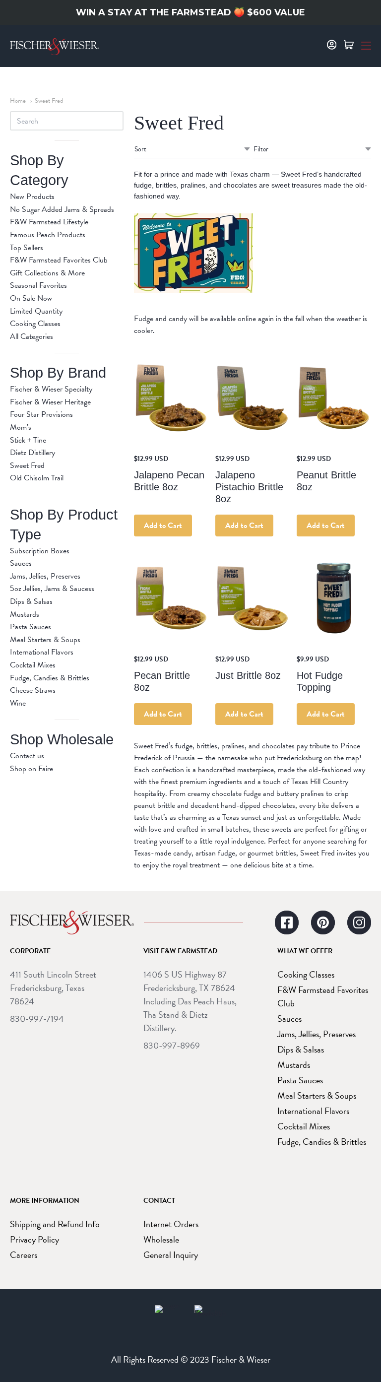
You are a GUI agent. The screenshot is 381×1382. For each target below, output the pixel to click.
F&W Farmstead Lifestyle (49, 222)
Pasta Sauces (30, 627)
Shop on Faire (31, 769)
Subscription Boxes (39, 551)
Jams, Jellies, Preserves (45, 576)
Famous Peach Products (47, 235)
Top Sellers (26, 248)
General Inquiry (170, 1254)
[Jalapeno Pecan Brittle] (171, 398)
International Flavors (41, 652)
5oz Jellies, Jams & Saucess (52, 588)
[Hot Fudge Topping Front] (334, 598)
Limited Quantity (36, 311)
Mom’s (20, 427)
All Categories (31, 336)
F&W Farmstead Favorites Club (59, 260)
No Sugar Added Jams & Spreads (62, 209)
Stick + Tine (28, 440)
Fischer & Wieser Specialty (51, 389)
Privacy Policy (34, 1239)
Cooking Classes (35, 323)
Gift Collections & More (47, 273)
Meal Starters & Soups (45, 640)
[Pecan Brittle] (171, 598)
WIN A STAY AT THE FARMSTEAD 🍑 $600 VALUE (190, 12)
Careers (23, 1254)
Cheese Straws (33, 690)
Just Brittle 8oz (248, 675)
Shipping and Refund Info (55, 1224)
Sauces (21, 563)
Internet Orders (170, 1224)
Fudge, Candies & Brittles (49, 678)
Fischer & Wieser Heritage (50, 402)
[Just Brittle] (252, 598)
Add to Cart (163, 525)
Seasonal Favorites (38, 285)
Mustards (24, 614)
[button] (366, 45)
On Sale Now (31, 298)
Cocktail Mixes (33, 665)
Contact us (27, 756)
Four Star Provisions (41, 414)
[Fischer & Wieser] (72, 922)
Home (18, 101)
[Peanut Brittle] (334, 398)
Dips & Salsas (31, 601)
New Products (32, 196)
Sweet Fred (49, 101)
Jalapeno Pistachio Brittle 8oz (249, 486)
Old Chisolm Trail (37, 478)
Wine (18, 703)
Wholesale (161, 1239)
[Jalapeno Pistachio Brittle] (252, 398)
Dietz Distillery (32, 453)
